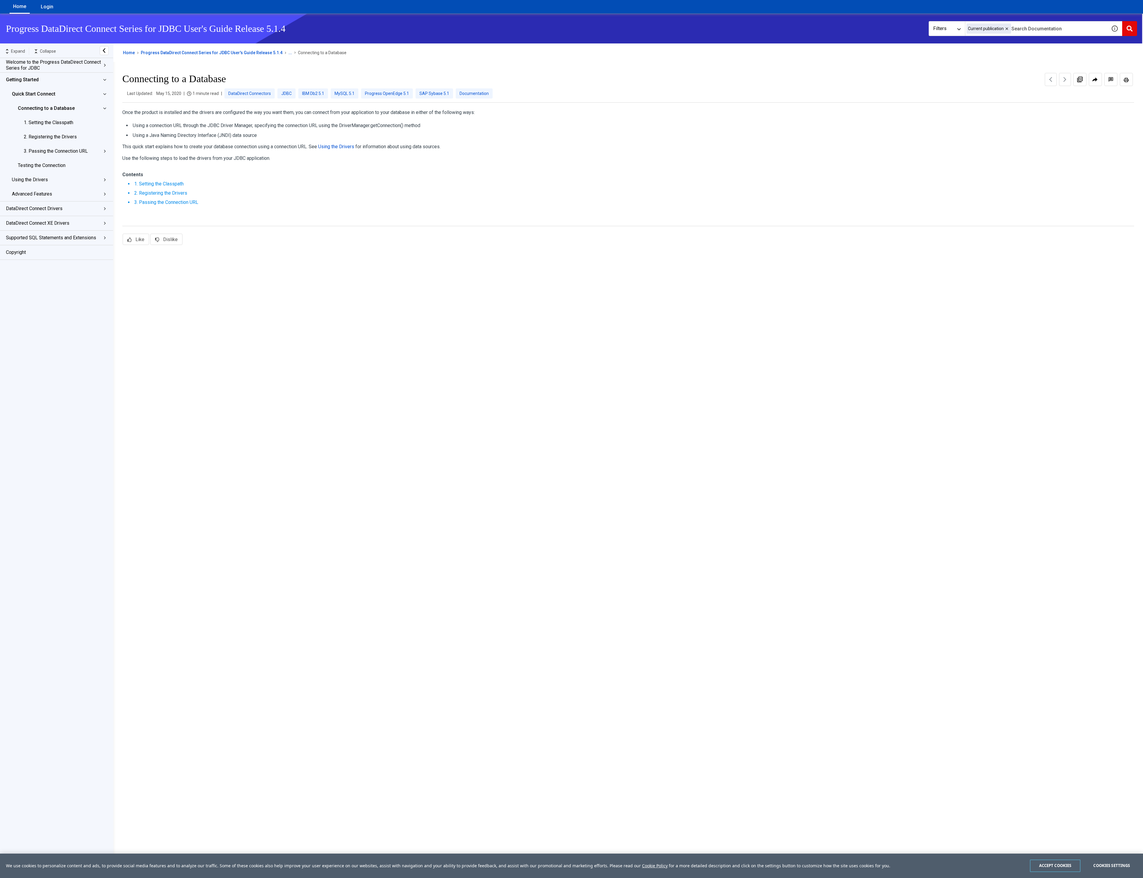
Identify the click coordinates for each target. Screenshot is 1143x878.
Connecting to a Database (46, 108)
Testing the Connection (41, 165)
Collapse (48, 51)
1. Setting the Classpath (48, 122)
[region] (571, 866)
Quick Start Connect (33, 94)
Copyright (16, 252)
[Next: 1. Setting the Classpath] (1065, 79)
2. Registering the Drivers (50, 137)
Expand (18, 51)
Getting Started (22, 79)
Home (19, 6)
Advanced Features (32, 194)
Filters (940, 28)
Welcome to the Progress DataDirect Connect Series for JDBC (53, 65)
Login (47, 7)
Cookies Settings (1111, 865)
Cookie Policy (655, 865)
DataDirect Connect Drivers (34, 208)
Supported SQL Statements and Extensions (51, 237)
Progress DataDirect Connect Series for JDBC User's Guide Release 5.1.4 (211, 52)
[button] (1007, 28)
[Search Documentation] (1129, 28)
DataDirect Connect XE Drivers (37, 223)
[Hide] (104, 50)
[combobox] (1036, 28)
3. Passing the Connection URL (56, 151)
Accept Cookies (1055, 865)
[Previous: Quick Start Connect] (1050, 79)
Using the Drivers (30, 179)
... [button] (290, 52)
